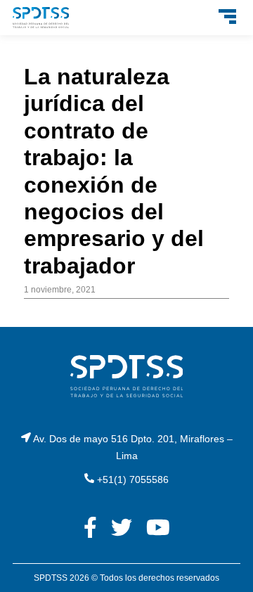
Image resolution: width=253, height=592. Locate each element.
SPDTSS (50, 578)
